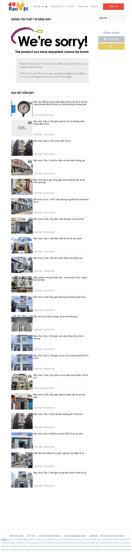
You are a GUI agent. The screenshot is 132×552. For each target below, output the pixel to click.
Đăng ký (94, 6)
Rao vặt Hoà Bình (86, 549)
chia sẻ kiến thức (77, 539)
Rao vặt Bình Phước (12, 546)
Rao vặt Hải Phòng (8, 543)
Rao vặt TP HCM (124, 539)
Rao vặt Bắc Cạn (68, 543)
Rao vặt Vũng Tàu (56, 543)
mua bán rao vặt (58, 539)
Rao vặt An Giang (32, 543)
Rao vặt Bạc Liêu (92, 543)
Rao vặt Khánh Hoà (111, 549)
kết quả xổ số (67, 539)
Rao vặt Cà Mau (51, 546)
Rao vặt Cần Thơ (20, 543)
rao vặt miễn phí (18, 539)
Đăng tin (113, 6)
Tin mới (69, 6)
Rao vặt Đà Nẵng (113, 539)
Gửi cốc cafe (16, 536)
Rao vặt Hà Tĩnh (119, 546)
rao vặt (10, 539)
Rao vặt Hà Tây (109, 546)
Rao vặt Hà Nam (97, 546)
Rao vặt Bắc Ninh (104, 543)
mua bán (38, 539)
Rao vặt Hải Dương (60, 549)
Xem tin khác (113, 32)
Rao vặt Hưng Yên (98, 549)
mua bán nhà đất (47, 539)
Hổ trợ (31, 536)
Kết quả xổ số (57, 6)
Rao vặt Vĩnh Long (44, 543)
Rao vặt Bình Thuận (26, 546)
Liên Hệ (93, 536)
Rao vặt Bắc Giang (80, 543)
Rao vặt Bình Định (39, 546)
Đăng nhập (83, 6)
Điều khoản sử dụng (49, 536)
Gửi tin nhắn (113, 39)
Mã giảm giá (39, 6)
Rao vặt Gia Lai (74, 546)
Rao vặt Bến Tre (116, 543)
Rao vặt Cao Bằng (63, 546)
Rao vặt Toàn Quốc (90, 539)
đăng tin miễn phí (29, 539)
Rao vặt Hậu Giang (74, 549)
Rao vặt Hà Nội (102, 539)
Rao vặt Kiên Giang (124, 549)
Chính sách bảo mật (75, 536)
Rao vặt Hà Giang (86, 546)
